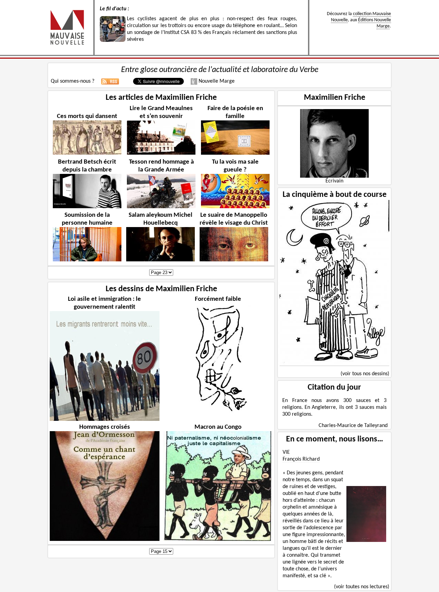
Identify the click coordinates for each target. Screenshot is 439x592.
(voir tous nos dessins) (365, 374)
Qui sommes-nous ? (72, 81)
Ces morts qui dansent (87, 116)
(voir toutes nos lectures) (361, 587)
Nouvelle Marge (216, 81)
